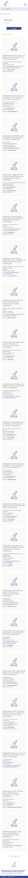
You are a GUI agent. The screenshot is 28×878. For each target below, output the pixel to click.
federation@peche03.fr (11, 146)
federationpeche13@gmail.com (13, 561)
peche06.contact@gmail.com (12, 272)
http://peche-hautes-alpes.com (10, 230)
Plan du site (4, 876)
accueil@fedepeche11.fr (11, 476)
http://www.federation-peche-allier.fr (11, 148)
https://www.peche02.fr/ (8, 109)
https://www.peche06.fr (8, 273)
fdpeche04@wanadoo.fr (11, 187)
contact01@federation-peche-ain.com (14, 66)
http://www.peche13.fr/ (8, 562)
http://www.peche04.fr (8, 188)
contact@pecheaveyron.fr (11, 516)
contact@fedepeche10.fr (11, 434)
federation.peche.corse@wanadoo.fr (14, 845)
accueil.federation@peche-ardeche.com (14, 314)
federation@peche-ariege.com (12, 396)
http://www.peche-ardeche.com (10, 315)
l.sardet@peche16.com (11, 681)
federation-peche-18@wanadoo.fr (13, 765)
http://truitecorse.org (7, 846)
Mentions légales (11, 876)
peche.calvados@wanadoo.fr (12, 602)
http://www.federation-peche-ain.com (11, 67)
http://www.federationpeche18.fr (10, 766)
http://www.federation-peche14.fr (10, 604)
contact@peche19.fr (10, 803)
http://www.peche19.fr (8, 805)
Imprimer (18, 856)
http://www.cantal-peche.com (9, 643)
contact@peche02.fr (10, 108)
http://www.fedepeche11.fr (9, 477)
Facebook (9, 856)
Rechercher (8, 20)
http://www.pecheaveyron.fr (9, 517)
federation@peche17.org (11, 723)
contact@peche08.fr (10, 356)
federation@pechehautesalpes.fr (13, 229)
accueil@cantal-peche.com (12, 641)
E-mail (15, 856)
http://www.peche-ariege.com (9, 397)
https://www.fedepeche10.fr (9, 435)
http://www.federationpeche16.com (11, 683)
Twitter (12, 856)
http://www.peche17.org (8, 725)
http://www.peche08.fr (8, 357)
